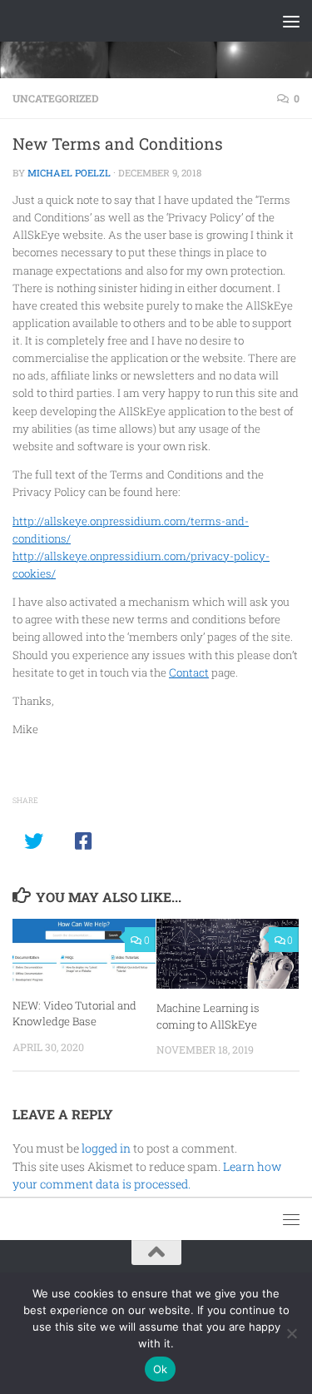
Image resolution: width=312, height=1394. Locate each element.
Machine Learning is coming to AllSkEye (208, 1016)
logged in (106, 1148)
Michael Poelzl (69, 172)
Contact (189, 672)
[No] (291, 1333)
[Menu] (291, 21)
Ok (160, 1369)
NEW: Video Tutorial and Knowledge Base (74, 1013)
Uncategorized (55, 98)
